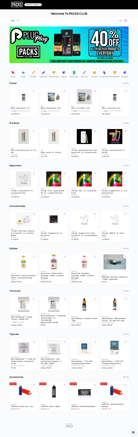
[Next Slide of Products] (129, 101)
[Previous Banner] (10, 46)
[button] (125, 20)
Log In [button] (120, 21)
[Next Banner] (128, 46)
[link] (13, 74)
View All (126, 83)
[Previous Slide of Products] (8, 101)
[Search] (18, 20)
